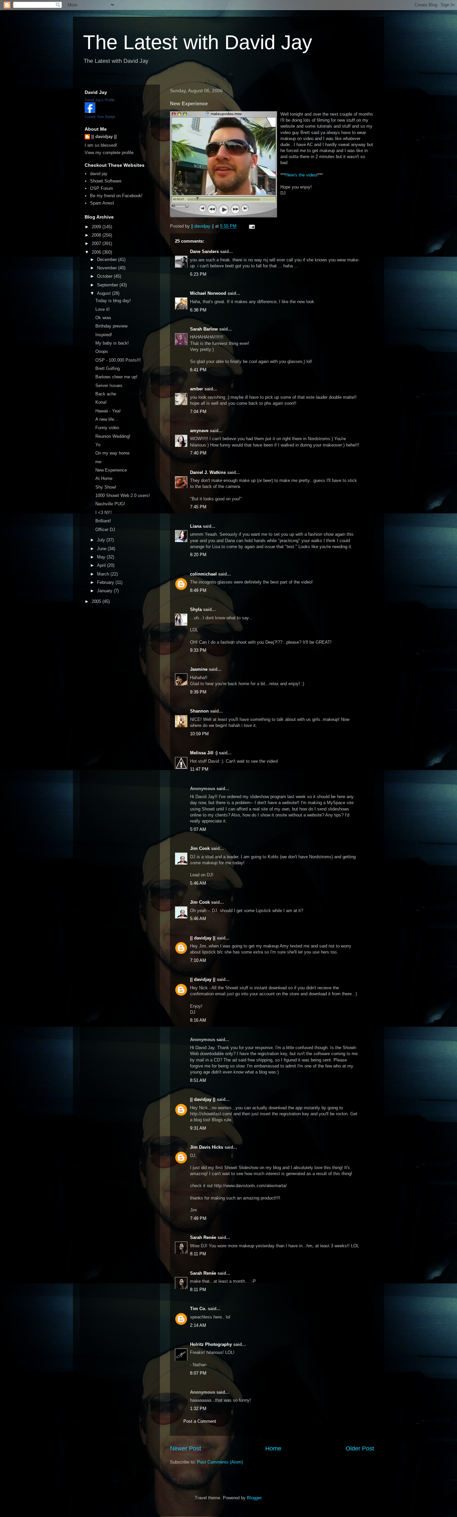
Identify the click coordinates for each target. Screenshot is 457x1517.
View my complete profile (109, 152)
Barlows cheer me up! (116, 376)
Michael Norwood (208, 293)
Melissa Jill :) (203, 752)
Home (273, 1448)
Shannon (199, 711)
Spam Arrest (102, 203)
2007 (97, 243)
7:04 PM (198, 411)
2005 (97, 601)
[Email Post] (251, 226)
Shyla (196, 609)
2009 (97, 226)
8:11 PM (198, 1253)
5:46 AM (198, 883)
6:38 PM (198, 309)
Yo (97, 444)
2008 (97, 235)
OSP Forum (101, 188)
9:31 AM (198, 1128)
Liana (195, 526)
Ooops (101, 351)
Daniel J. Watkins (208, 472)
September (108, 284)
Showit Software (105, 180)
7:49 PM (198, 1218)
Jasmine (198, 669)
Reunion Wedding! (112, 436)
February (106, 582)
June (102, 548)
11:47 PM (199, 769)
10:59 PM (199, 733)
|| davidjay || (202, 937)
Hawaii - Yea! (108, 410)
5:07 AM (198, 829)
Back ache (105, 393)
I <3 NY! (103, 512)
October (105, 276)
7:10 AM (198, 960)
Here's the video (300, 174)
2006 (97, 252)
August (104, 293)
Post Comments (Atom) (220, 1462)
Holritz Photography (211, 1344)
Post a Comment (199, 1421)
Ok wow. (103, 317)
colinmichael (203, 574)
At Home (103, 478)
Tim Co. (198, 1308)
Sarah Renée (203, 1237)
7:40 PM (198, 453)
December (107, 259)
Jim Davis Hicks (206, 1147)
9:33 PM (198, 650)
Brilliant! (103, 520)
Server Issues (108, 385)
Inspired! (103, 334)
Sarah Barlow (204, 329)
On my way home (112, 453)
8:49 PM (198, 590)
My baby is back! (112, 343)
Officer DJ (105, 529)
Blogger (254, 1497)
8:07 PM (198, 1373)
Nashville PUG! (110, 503)
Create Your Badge (100, 117)
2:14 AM (198, 1325)
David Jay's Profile (100, 100)
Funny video (107, 427)
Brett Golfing (107, 368)
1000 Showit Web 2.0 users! (122, 495)
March (103, 574)
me (98, 461)
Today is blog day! (113, 300)
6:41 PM (198, 369)
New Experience (111, 470)
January (105, 590)
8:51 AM (198, 1080)
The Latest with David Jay (197, 42)
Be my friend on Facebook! (116, 195)
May (102, 556)
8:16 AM (198, 1020)
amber (196, 388)
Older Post (360, 1448)
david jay (98, 173)
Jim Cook (200, 848)
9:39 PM (198, 691)
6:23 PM (198, 274)
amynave (199, 430)
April (102, 565)
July (101, 539)
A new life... (106, 419)
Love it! (102, 309)
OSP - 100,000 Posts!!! (118, 360)
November (107, 267)
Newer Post (185, 1448)
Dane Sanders (204, 251)
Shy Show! (105, 487)
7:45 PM (198, 506)
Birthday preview (111, 326)
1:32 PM (198, 1408)
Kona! (101, 402)
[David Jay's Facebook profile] (90, 111)
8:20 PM (198, 554)
